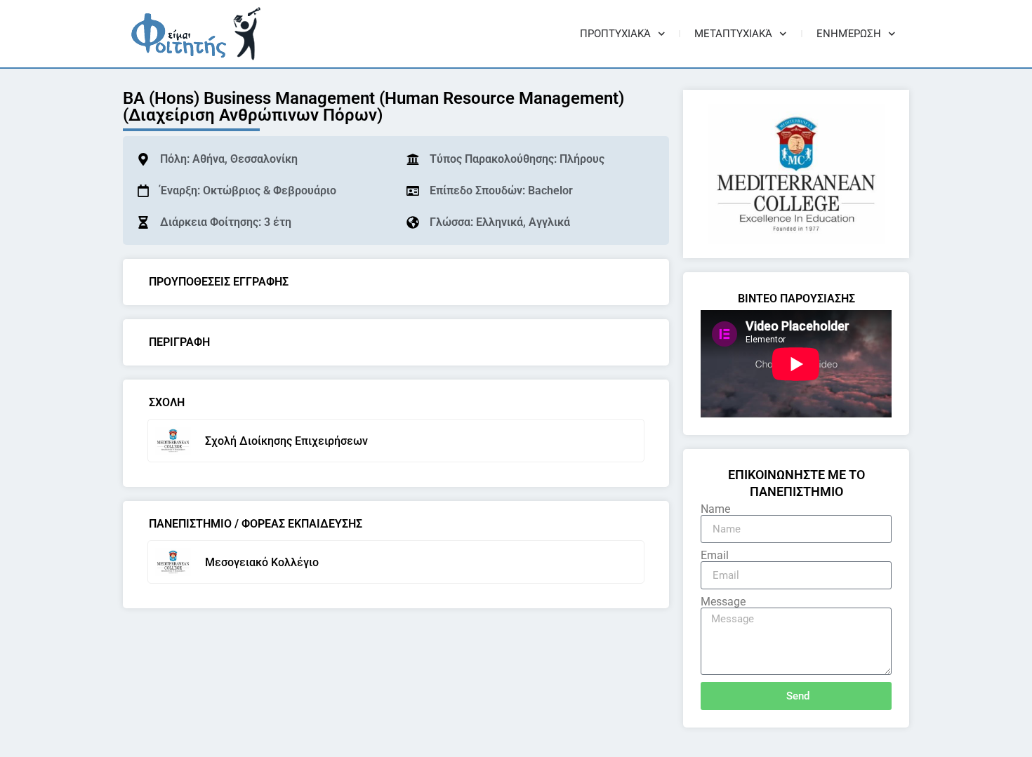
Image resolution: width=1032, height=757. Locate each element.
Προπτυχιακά (615, 33)
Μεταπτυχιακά (733, 33)
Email (715, 555)
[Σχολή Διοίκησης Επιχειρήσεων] (173, 441)
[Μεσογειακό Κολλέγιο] (173, 562)
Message (723, 602)
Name (715, 509)
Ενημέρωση (848, 33)
